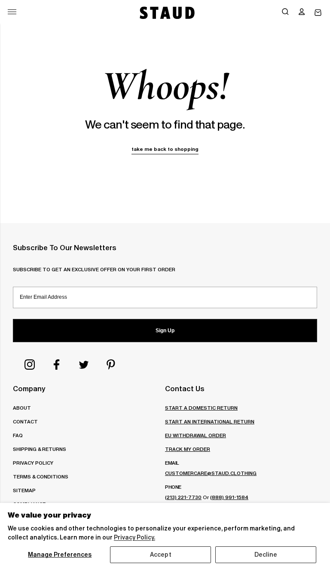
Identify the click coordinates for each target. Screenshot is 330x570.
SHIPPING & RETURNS (39, 449)
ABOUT (22, 407)
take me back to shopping (165, 149)
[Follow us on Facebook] (56, 364)
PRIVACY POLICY (33, 462)
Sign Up (165, 331)
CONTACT (25, 421)
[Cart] (318, 12)
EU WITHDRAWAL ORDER (195, 435)
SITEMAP (24, 490)
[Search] (285, 12)
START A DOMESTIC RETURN (201, 407)
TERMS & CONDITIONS (40, 476)
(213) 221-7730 (183, 497)
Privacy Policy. (134, 537)
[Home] (166, 12)
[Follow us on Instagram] (29, 364)
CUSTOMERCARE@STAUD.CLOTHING (211, 473)
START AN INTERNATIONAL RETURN (209, 421)
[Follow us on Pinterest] (111, 364)
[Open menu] (12, 12)
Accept (160, 554)
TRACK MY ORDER (187, 449)
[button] (301, 12)
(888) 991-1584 (229, 497)
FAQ (18, 435)
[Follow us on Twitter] (83, 364)
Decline (266, 554)
